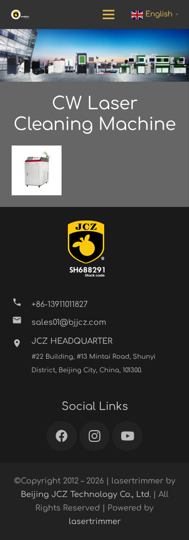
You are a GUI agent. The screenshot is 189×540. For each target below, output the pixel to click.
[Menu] (108, 14)
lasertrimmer (95, 521)
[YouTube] (127, 436)
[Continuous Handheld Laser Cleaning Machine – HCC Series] (37, 170)
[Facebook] (62, 436)
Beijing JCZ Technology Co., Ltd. (86, 494)
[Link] (20, 14)
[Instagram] (94, 436)
